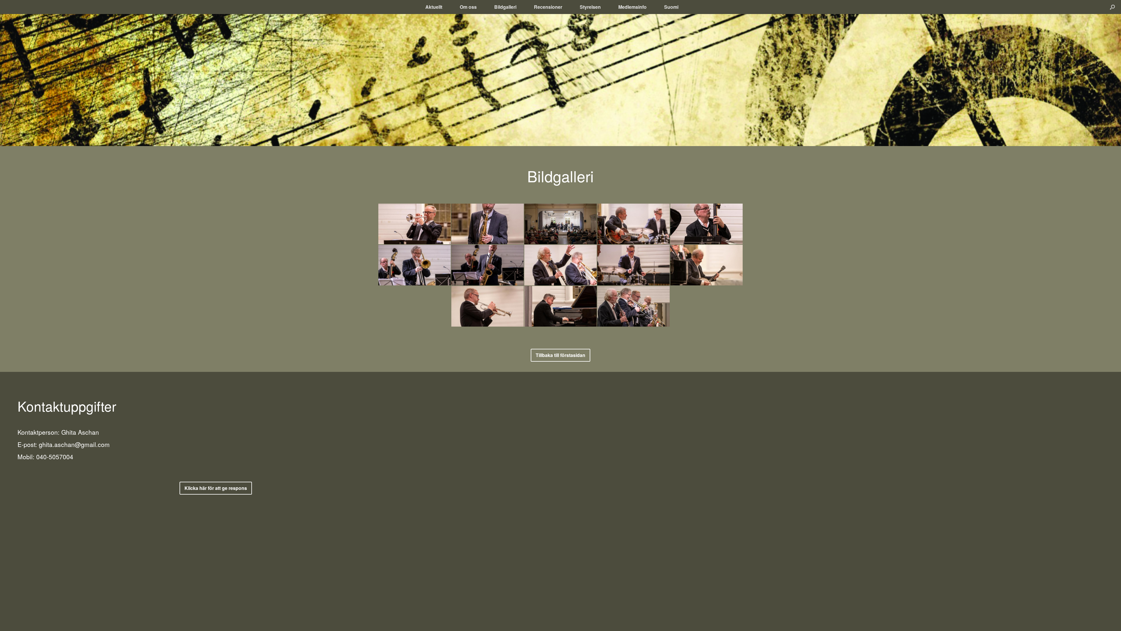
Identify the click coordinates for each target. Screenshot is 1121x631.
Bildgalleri (505, 7)
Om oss (468, 7)
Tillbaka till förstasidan (560, 355)
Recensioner (548, 7)
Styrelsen (590, 7)
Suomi (671, 7)
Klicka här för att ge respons (215, 488)
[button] (1112, 7)
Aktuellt (433, 7)
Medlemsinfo (632, 7)
